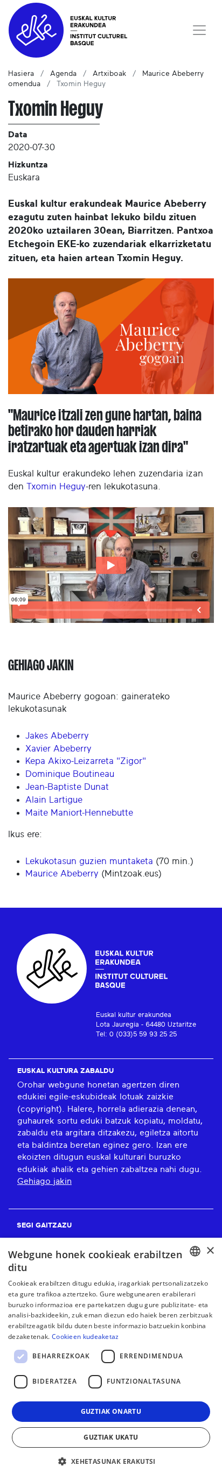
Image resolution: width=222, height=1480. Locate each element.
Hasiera (21, 74)
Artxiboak (109, 74)
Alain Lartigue (53, 799)
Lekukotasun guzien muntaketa (90, 861)
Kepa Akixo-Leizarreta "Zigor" (85, 761)
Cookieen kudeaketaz (85, 1336)
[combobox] (195, 1251)
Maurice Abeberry (62, 873)
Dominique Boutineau (69, 773)
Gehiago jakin (44, 1181)
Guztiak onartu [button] (111, 1411)
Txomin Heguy (56, 486)
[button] (110, 1461)
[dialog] (111, 1359)
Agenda (63, 74)
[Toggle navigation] (199, 30)
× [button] (210, 1251)
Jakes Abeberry (57, 735)
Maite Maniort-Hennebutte (79, 812)
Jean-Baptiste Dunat (67, 786)
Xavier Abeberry (58, 748)
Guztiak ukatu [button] (111, 1437)
